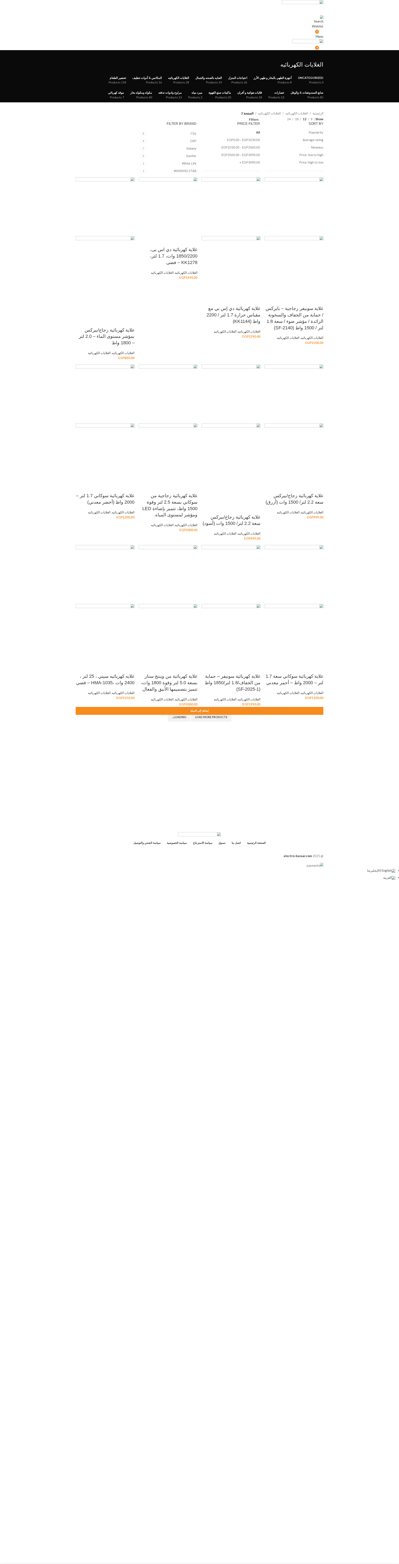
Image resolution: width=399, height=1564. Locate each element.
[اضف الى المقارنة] (318, 300)
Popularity (316, 132)
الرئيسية (318, 113)
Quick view (307, 300)
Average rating (313, 140)
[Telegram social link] (184, 850)
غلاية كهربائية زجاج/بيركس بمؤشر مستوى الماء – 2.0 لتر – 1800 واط (106, 336)
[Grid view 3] (283, 118)
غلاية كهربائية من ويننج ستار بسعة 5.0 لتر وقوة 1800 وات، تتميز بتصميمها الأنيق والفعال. (169, 683)
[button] (199, 711)
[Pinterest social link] (199, 850)
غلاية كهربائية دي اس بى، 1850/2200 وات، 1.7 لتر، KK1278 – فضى (173, 256)
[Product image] (294, 265)
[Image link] (199, 835)
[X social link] (207, 850)
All (258, 132)
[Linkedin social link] (192, 850)
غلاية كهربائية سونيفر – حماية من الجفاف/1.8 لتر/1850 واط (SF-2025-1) (232, 683)
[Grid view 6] (261, 118)
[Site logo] (302, 3)
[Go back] (318, 55)
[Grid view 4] (275, 118)
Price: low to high (311, 155)
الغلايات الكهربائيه (296, 113)
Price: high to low (311, 162)
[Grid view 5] (268, 118)
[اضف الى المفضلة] (296, 300)
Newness (317, 147)
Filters (254, 119)
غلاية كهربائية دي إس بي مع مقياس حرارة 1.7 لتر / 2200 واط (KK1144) (233, 315)
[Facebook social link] (214, 850)
